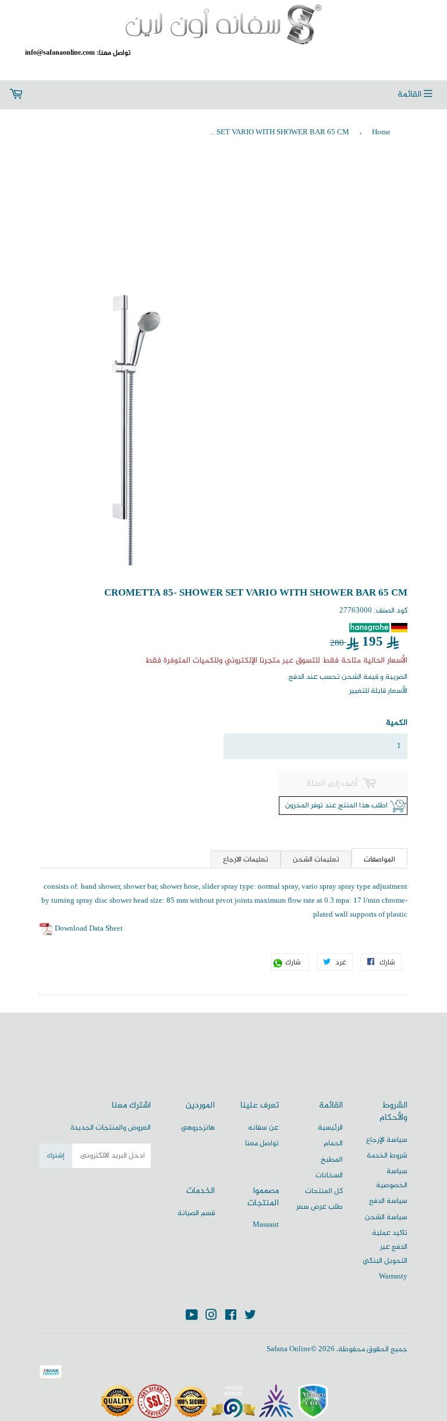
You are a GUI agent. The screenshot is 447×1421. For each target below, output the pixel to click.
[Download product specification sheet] (46, 929)
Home (381, 132)
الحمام (333, 1143)
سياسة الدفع (388, 1201)
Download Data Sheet (89, 929)
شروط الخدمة (387, 1155)
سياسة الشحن (386, 1217)
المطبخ (332, 1159)
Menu (418, 95)
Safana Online (289, 1349)
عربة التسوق (84, 95)
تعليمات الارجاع (245, 859)
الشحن (351, 677)
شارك (296, 963)
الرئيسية (330, 1127)
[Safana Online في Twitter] (250, 1317)
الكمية (396, 722)
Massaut (266, 1225)
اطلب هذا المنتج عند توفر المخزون (334, 805)
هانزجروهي (198, 1127)
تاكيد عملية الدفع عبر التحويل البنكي (385, 1247)
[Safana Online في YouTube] (192, 1317)
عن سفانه (263, 1127)
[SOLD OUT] (343, 783)
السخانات (329, 1175)
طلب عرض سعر (319, 1207)
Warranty (393, 1276)
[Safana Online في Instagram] (211, 1317)
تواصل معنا (262, 1143)
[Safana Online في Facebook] (231, 1317)
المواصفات (379, 859)
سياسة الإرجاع (386, 1140)
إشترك (56, 1156)
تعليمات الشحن (316, 859)
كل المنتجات (324, 1191)
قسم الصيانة (196, 1213)
